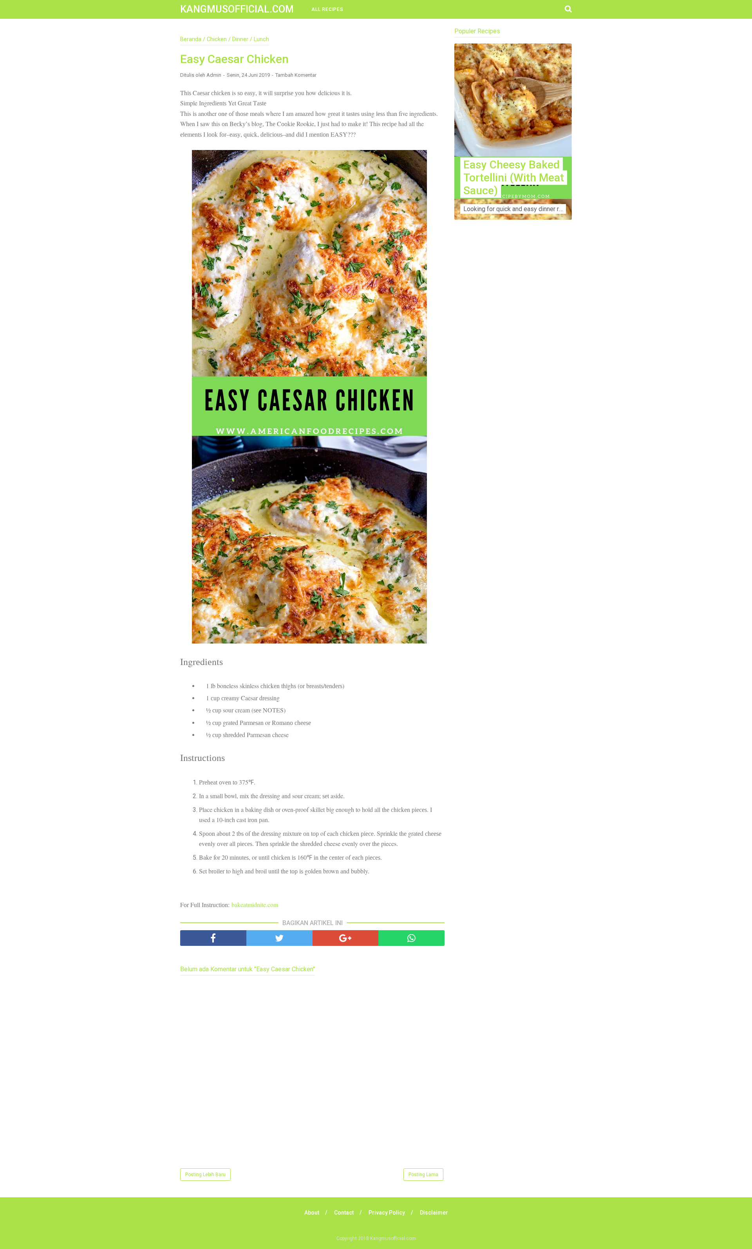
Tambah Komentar (295, 75)
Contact (344, 1212)
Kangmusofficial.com (237, 9)
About (311, 1212)
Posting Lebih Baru (205, 1174)
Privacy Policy (387, 1212)
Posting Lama (423, 1174)
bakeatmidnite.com (254, 904)
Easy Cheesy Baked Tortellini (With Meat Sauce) (513, 177)
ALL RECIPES (327, 9)
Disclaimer (434, 1212)
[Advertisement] (513, 380)
